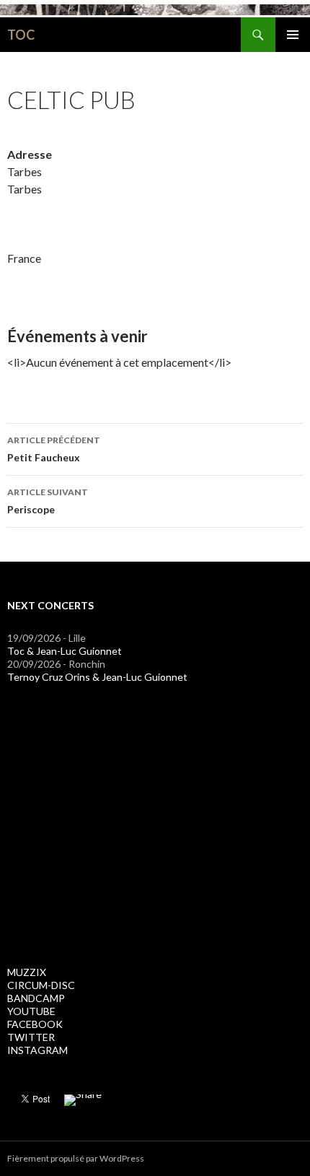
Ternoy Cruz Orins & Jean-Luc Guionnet (97, 677)
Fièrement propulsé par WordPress (75, 1158)
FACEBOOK (35, 1024)
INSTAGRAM (37, 1050)
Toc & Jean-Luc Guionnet (64, 651)
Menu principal (292, 34)
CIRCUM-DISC (41, 985)
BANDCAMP (36, 998)
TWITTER (31, 1037)
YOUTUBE (31, 1011)
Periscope (47, 501)
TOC (21, 35)
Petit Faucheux (53, 449)
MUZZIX (26, 972)
